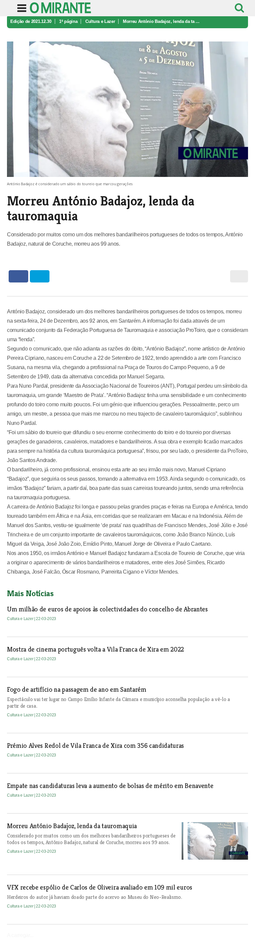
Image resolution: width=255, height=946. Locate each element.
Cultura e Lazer (100, 21)
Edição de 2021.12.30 (30, 21)
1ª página (68, 21)
